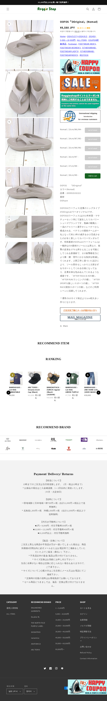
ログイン (84, 614)
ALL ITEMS (82, 40)
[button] (8, 9)
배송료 (77, 31)
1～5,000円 (60, 608)
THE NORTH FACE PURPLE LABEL (38, 624)
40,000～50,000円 (62, 637)
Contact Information (88, 658)
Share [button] (65, 326)
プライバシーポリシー (88, 639)
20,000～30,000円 (62, 626)
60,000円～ (60, 649)
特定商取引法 (85, 631)
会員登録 (84, 620)
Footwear (72, 44)
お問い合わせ (85, 647)
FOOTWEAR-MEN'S (87, 44)
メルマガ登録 (85, 626)
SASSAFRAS (35, 632)
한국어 (29, 691)
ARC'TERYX (35, 650)
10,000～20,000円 (62, 620)
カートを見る (85, 608)
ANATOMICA (36, 644)
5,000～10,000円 (68, 40)
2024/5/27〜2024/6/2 (77, 36)
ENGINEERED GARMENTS (36, 609)
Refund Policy (86, 652)
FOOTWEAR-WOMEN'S (70, 47)
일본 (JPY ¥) (13, 691)
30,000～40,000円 (62, 631)
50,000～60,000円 (62, 643)
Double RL (35, 617)
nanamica (35, 638)
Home (63, 36)
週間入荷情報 (12, 608)
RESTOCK (84, 55)
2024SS (92, 36)
